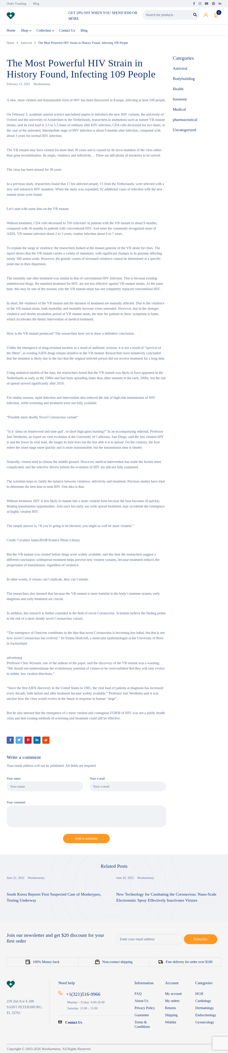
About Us (141, 1001)
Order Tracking (16, 3)
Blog (36, 3)
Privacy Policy (144, 1008)
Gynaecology (204, 1022)
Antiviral (26, 43)
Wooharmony (41, 84)
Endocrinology (205, 1015)
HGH (199, 994)
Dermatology (204, 1008)
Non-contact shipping (117, 962)
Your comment (16, 802)
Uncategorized (184, 130)
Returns (170, 1008)
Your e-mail (97, 778)
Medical (179, 109)
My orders (172, 1001)
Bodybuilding (184, 78)
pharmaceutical (185, 119)
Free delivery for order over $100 (189, 962)
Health (178, 89)
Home (10, 43)
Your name (13, 778)
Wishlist (170, 1022)
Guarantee (141, 1015)
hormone (180, 99)
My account (173, 994)
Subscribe (201, 939)
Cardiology (203, 1001)
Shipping (171, 1015)
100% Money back (46, 962)
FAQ (138, 994)
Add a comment (86, 838)
